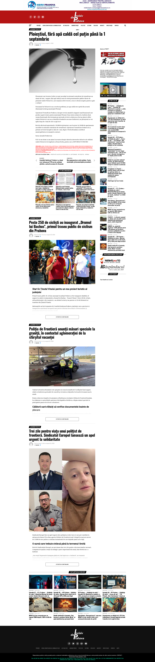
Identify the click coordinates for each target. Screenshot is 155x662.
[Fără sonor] (121, 95)
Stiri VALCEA (84, 659)
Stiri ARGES (47, 658)
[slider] (111, 95)
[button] (113, 90)
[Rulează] (102, 95)
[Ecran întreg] (124, 95)
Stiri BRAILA (91, 659)
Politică (83, 25)
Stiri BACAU (54, 658)
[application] (113, 90)
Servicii (117, 25)
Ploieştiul (81, 154)
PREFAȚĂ (38, 25)
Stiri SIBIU (68, 659)
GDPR (77, 30)
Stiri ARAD (40, 658)
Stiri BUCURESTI (69, 658)
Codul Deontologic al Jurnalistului (52, 25)
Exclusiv (96, 25)
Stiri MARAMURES (108, 658)
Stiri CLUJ (77, 658)
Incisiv (37, 45)
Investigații (109, 25)
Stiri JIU (101, 658)
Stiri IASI (95, 658)
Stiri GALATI (89, 658)
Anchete (102, 25)
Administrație (75, 25)
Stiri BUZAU (60, 658)
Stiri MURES (117, 658)
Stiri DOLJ (83, 658)
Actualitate (66, 25)
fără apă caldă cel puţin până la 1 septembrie (64, 154)
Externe (89, 25)
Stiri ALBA (34, 658)
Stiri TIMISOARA (76, 659)
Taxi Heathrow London (106, 279)
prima (87, 154)
